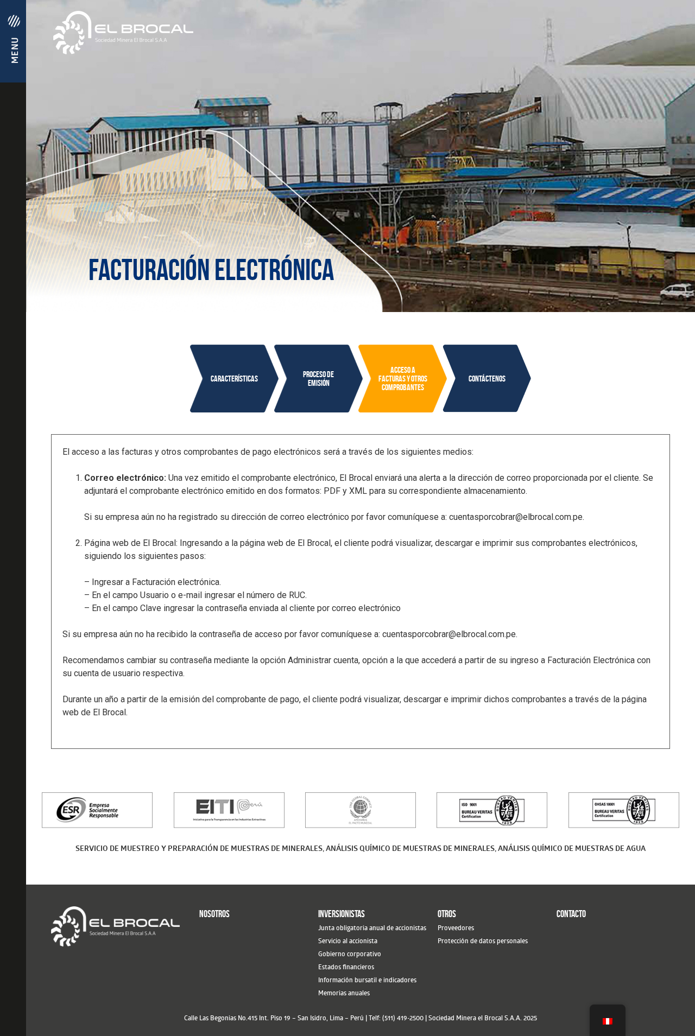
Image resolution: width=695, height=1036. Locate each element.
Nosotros (214, 913)
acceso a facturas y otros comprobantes (402, 378)
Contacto (571, 913)
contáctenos (487, 378)
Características (234, 378)
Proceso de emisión (318, 378)
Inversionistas (341, 913)
